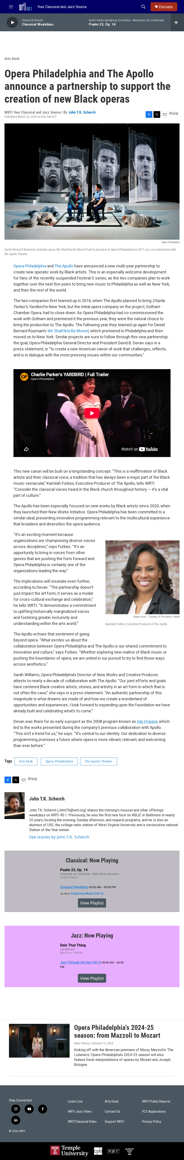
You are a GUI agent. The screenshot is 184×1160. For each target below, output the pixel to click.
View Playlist (92, 903)
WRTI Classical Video (82, 1121)
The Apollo (64, 266)
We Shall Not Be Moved (68, 330)
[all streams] (177, 22)
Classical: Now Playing (92, 860)
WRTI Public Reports (156, 1101)
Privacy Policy (151, 1121)
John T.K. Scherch (82, 112)
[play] (12, 22)
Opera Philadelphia (29, 266)
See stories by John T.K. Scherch (59, 837)
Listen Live (75, 1101)
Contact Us (112, 1111)
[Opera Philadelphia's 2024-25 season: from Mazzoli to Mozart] (39, 1040)
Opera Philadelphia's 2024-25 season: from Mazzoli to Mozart (117, 1031)
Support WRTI (114, 1121)
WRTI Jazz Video (80, 1111)
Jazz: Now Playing (92, 935)
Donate (166, 6)
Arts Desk (12, 58)
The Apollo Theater (98, 761)
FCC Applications (154, 1111)
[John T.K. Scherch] (14, 805)
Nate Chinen (82, 1043)
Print (173, 113)
